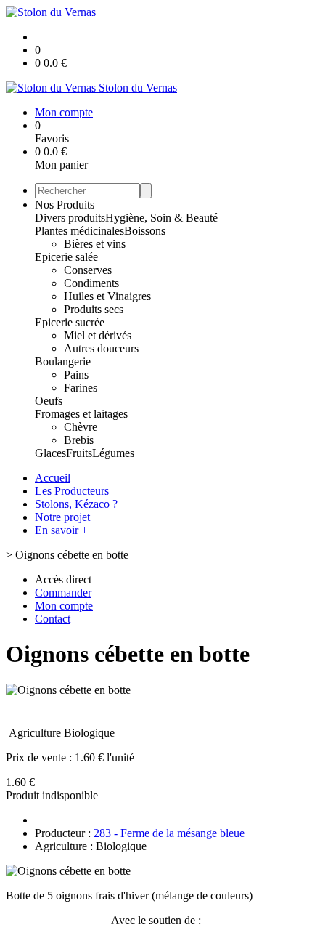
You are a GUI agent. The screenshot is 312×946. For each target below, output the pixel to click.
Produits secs (93, 309)
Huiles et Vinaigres (107, 296)
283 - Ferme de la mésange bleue (169, 833)
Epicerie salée (66, 257)
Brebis (79, 440)
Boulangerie (63, 361)
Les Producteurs (72, 491)
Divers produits (70, 217)
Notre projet (62, 517)
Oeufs (48, 401)
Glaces (50, 453)
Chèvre (80, 427)
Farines (80, 387)
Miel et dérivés (97, 335)
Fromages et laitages (81, 414)
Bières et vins (95, 244)
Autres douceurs (101, 348)
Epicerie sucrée (69, 322)
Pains (76, 374)
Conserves (88, 270)
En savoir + (61, 530)
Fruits (79, 453)
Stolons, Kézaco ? (76, 504)
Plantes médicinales (79, 231)
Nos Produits (64, 204)
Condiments (91, 283)
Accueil (52, 478)
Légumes (113, 453)
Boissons (144, 231)
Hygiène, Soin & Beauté (161, 217)
